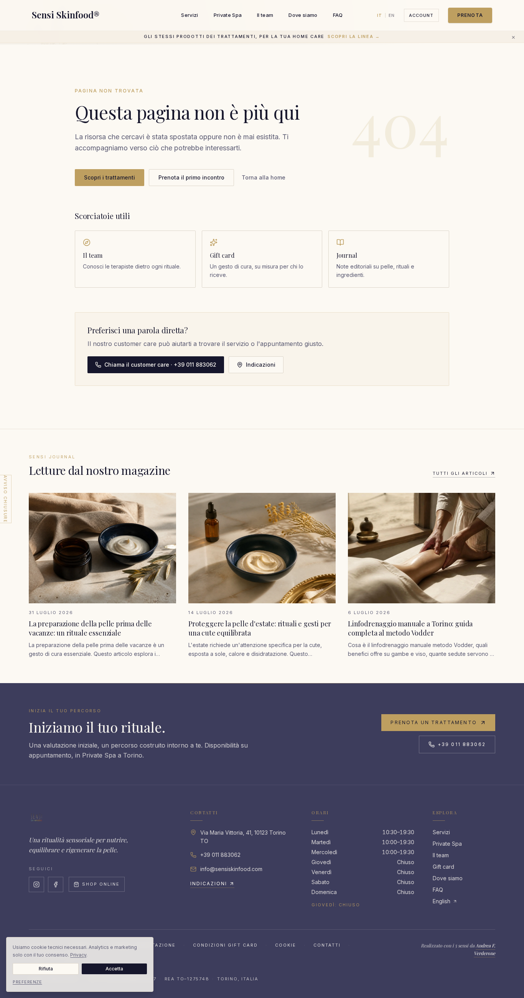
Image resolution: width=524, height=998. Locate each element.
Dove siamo (302, 15)
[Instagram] (36, 884)
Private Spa (228, 15)
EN (392, 15)
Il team (265, 15)
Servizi (189, 15)
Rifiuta (46, 969)
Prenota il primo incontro (191, 177)
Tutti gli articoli (460, 473)
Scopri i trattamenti (109, 177)
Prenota (470, 15)
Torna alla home (263, 177)
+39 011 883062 (462, 744)
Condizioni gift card (225, 945)
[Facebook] (55, 884)
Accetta (114, 969)
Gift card (443, 866)
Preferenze (27, 982)
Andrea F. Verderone (484, 949)
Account (421, 15)
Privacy (78, 955)
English (441, 901)
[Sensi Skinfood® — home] (36, 817)
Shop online (101, 884)
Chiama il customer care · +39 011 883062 (160, 364)
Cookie (285, 945)
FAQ (338, 15)
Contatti (327, 945)
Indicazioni (260, 364)
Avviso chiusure (5, 499)
